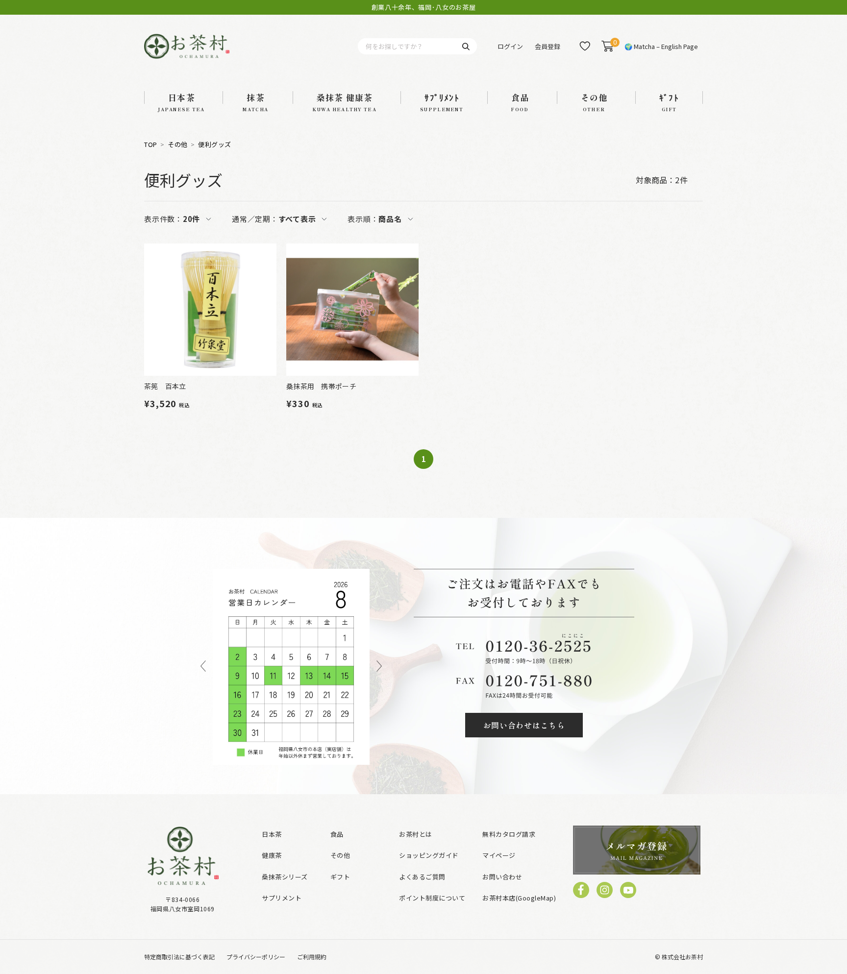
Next (379, 666)
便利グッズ (214, 144)
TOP (150, 144)
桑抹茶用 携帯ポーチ (321, 386)
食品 (337, 834)
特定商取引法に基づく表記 (179, 956)
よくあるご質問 (422, 876)
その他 (178, 144)
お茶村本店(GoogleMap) (519, 897)
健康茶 (272, 855)
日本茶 (272, 834)
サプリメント (281, 897)
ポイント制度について (432, 897)
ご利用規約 (311, 956)
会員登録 (547, 46)
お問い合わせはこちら (524, 725)
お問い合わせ (502, 876)
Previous (203, 666)
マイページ (499, 855)
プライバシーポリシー (255, 956)
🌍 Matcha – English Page (661, 46)
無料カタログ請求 (508, 834)
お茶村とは (415, 834)
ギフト (340, 876)
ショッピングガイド (429, 855)
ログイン (510, 46)
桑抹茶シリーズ (285, 876)
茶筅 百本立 (165, 386)
